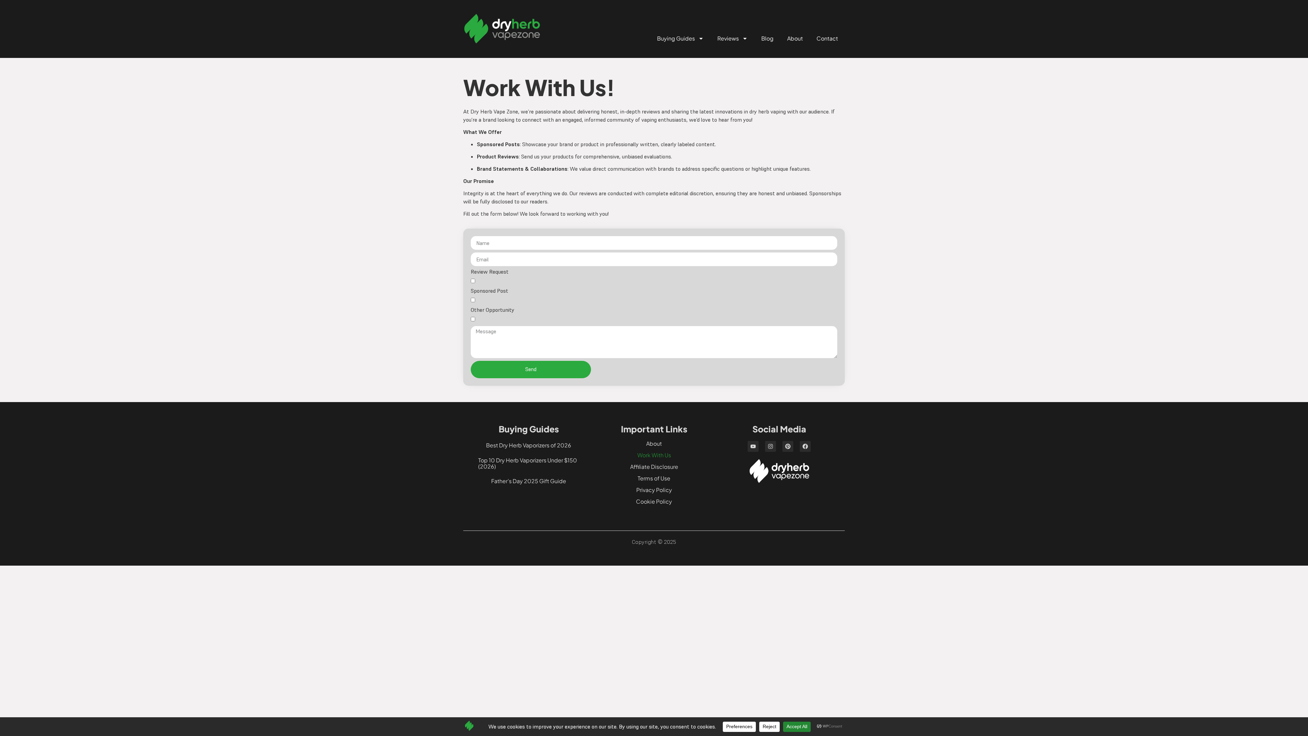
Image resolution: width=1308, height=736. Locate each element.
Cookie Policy (654, 501)
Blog (767, 38)
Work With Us (654, 455)
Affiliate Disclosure (654, 466)
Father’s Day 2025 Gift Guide (528, 481)
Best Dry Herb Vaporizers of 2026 (528, 445)
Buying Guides (676, 38)
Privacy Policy (654, 489)
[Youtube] (753, 446)
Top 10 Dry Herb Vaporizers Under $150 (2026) (527, 463)
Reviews (728, 38)
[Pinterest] (787, 446)
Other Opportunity (492, 310)
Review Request (490, 272)
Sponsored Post (489, 291)
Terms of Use (654, 478)
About (795, 38)
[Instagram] (770, 446)
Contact (827, 38)
